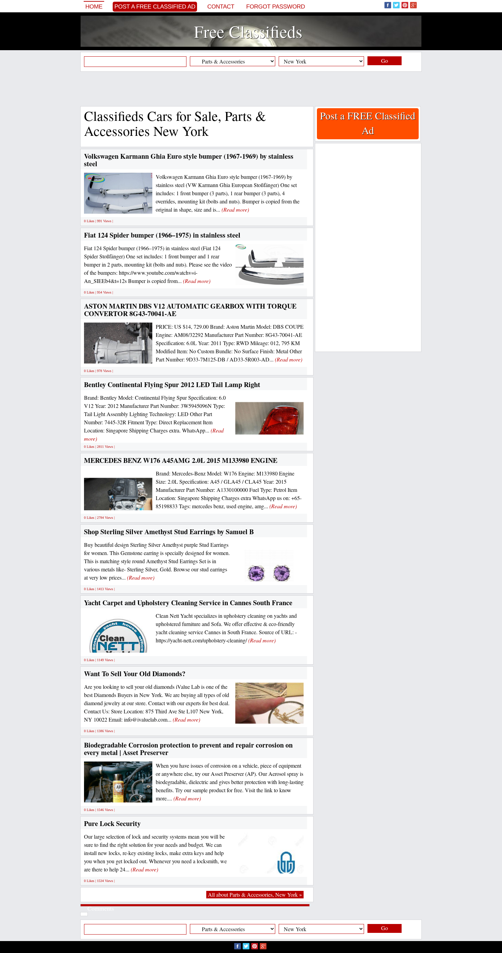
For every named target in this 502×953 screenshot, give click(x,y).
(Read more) (235, 209)
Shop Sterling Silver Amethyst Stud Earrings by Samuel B (169, 532)
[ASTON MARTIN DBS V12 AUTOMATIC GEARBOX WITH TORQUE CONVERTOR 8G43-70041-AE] (144, 355)
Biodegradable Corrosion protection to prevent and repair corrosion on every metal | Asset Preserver (188, 748)
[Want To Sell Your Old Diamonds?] (286, 716)
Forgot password (275, 6)
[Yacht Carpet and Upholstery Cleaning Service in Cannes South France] (118, 645)
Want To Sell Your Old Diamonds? (134, 674)
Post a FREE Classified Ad (154, 6)
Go (384, 60)
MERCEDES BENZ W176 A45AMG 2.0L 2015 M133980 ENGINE (180, 460)
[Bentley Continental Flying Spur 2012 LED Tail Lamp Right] (280, 426)
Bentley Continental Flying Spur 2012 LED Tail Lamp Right (172, 384)
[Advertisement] (251, 88)
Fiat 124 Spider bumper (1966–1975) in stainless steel (162, 235)
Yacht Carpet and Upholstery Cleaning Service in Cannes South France (188, 603)
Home (93, 6)
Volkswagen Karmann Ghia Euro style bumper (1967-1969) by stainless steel (188, 160)
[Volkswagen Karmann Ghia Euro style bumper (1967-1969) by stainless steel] (128, 206)
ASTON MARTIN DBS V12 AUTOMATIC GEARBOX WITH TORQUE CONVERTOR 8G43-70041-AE (190, 309)
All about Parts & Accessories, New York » (255, 894)
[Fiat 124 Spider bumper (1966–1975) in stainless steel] (281, 277)
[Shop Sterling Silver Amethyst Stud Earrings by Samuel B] (269, 573)
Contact (220, 6)
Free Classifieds (248, 31)
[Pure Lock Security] (286, 865)
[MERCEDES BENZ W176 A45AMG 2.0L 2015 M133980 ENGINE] (129, 502)
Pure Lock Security (112, 823)
